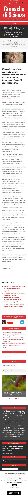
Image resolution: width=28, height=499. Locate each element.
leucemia (7, 422)
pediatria (18, 426)
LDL (23, 420)
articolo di (13, 96)
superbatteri (5, 430)
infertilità (10, 420)
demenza (14, 415)
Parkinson (13, 426)
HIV (5, 420)
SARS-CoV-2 (9, 428)
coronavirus (13, 413)
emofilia (17, 418)
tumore (11, 430)
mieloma (23, 424)
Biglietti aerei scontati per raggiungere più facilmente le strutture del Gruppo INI (12, 300)
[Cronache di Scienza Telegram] (22, 323)
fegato (23, 418)
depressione (20, 415)
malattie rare (7, 424)
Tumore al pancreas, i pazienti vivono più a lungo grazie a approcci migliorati (14, 289)
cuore (10, 416)
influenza (15, 420)
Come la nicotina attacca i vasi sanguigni (14, 394)
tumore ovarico (21, 434)
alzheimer (7, 411)
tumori (14, 436)
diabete (6, 418)
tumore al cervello (17, 430)
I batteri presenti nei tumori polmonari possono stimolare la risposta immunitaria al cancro (14, 334)
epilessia (20, 418)
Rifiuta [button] (14, 485)
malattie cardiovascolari (16, 422)
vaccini (21, 436)
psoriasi (23, 426)
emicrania (13, 418)
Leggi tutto (19, 479)
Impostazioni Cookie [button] (14, 487)
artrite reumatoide (15, 411)
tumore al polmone (14, 432)
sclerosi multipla (19, 428)
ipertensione (20, 420)
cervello (21, 411)
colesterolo (5, 413)
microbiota (18, 424)
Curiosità (14, 46)
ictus (7, 420)
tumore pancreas (8, 436)
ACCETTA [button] (14, 493)
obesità (5, 426)
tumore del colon (13, 434)
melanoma (13, 424)
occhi (9, 426)
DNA (10, 418)
